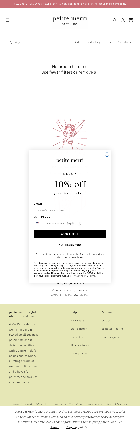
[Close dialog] (107, 154)
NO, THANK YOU (70, 245)
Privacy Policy (79, 276)
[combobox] (39, 223)
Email (38, 203)
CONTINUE (70, 234)
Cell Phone (42, 216)
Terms (92, 276)
